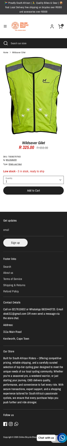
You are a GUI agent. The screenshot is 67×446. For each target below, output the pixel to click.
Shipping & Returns (14, 285)
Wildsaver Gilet (19, 52)
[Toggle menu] (5, 26)
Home (5, 52)
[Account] (52, 25)
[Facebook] (5, 424)
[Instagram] (11, 424)
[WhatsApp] (16, 424)
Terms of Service (12, 279)
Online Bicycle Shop (28, 437)
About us (8, 273)
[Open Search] (5, 43)
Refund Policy (11, 291)
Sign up (15, 243)
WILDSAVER (11, 159)
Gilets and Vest (15, 164)
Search (7, 267)
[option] (33, 96)
